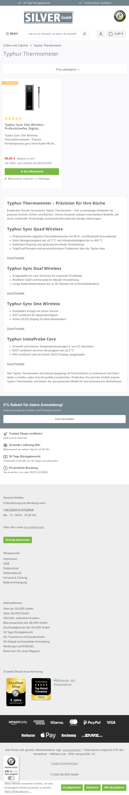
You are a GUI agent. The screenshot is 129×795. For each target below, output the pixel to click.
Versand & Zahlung (15, 577)
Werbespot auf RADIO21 (18, 646)
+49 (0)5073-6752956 (18, 510)
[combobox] (54, 33)
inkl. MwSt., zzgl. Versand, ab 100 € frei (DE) (28, 162)
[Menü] (17, 757)
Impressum (10, 558)
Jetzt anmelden (64, 419)
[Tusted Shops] (120, 15)
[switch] (11, 778)
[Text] (41, 692)
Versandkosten (71, 750)
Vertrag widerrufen (17, 539)
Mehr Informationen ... (18, 791)
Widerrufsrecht (12, 573)
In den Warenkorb (32, 171)
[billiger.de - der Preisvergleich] (66, 692)
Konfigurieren (72, 787)
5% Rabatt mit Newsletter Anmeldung (26, 641)
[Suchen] (84, 33)
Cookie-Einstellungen (64, 763)
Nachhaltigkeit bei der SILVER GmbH (26, 627)
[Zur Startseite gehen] (49, 17)
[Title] (16, 692)
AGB (6, 563)
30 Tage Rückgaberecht (18, 632)
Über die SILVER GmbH (18, 608)
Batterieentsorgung (15, 582)
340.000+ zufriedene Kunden (21, 618)
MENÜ (13, 33)
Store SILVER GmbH (16, 613)
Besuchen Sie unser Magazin (21, 651)
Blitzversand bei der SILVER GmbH (25, 622)
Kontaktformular (34, 527)
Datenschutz (11, 568)
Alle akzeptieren (114, 787)
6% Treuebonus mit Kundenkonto (24, 637)
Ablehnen (92, 787)
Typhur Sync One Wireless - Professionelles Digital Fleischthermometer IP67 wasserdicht (25, 126)
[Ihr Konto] (101, 34)
